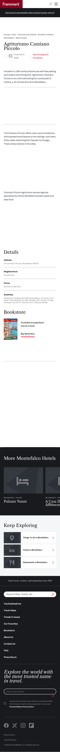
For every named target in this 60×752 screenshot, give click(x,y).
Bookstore (9, 630)
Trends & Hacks (12, 617)
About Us (8, 637)
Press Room (10, 657)
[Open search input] (50, 4)
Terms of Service (10, 740)
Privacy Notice (9, 735)
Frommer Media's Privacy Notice (21, 707)
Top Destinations (12, 604)
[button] (56, 4)
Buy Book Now (28, 334)
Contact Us (9, 644)
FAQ (6, 650)
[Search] (52, 594)
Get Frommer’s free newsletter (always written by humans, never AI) (30, 13)
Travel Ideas (10, 610)
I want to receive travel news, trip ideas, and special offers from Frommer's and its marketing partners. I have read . (31, 704)
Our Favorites (11, 624)
